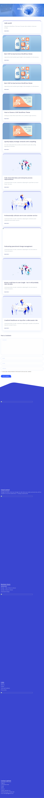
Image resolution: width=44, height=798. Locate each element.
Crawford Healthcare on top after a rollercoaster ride (21, 320)
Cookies (2, 686)
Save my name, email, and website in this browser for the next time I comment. (16, 371)
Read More (6, 31)
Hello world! (8, 23)
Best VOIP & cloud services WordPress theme (18, 54)
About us (3, 685)
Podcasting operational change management (18, 246)
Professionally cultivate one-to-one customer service (20, 216)
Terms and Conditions (5, 688)
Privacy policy (4, 690)
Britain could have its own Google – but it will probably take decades (21, 283)
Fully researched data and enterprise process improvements (18, 179)
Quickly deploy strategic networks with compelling (20, 142)
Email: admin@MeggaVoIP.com (7, 793)
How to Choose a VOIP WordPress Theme (17, 112)
